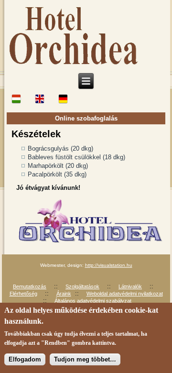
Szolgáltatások (82, 286)
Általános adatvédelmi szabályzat (92, 301)
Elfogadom (25, 359)
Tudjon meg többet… (85, 359)
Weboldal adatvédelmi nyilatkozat (124, 293)
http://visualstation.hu (108, 265)
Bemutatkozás (29, 286)
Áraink (63, 293)
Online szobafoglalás (86, 118)
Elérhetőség (23, 293)
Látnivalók (130, 286)
